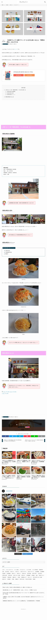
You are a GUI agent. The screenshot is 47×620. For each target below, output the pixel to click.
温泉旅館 (8, 579)
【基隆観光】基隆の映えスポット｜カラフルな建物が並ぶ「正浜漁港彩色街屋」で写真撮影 (21, 600)
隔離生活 (16, 579)
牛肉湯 (13, 579)
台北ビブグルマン (23, 571)
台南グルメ (16, 416)
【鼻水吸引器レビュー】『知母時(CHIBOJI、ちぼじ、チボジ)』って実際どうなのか (19, 590)
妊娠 (36, 575)
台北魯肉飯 (8, 573)
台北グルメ (17, 571)
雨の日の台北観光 (29, 579)
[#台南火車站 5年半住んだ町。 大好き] (38, 501)
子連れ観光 (9, 577)
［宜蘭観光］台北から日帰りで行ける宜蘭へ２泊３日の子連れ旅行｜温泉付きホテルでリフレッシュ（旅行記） (23, 597)
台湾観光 (33, 575)
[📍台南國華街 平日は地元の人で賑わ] (38, 545)
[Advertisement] (23, 112)
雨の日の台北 (22, 579)
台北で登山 (7, 571)
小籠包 (19, 577)
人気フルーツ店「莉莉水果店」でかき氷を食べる (16, 89)
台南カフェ (14, 573)
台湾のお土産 (4, 575)
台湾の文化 (10, 575)
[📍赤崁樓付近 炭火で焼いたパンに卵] (9, 545)
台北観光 (3, 573)
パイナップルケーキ (9, 569)
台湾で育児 (40, 573)
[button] (45, 2)
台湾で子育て (34, 573)
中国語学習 (41, 569)
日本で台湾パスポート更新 (37, 577)
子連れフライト (41, 575)
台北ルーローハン (31, 571)
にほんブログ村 (5, 393)
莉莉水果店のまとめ (10, 96)
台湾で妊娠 (29, 573)
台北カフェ (12, 571)
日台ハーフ (30, 577)
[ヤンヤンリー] (23, 2)
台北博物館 (37, 571)
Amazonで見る (29, 75)
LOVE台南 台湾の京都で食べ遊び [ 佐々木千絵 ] (23, 71)
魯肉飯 (34, 579)
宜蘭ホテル (14, 577)
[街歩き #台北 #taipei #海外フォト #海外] (23, 530)
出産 (3, 571)
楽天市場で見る (18, 75)
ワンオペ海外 (28, 569)
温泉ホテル (4, 579)
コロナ (3, 569)
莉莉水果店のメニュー (11, 94)
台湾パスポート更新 (16, 575)
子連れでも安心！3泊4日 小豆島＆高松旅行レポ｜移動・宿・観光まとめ (17, 587)
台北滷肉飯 (42, 571)
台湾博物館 (28, 575)
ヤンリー (15, 49)
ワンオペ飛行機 (35, 569)
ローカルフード (5, 416)
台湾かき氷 (12, 416)
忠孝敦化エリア (23, 577)
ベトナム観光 (16, 569)
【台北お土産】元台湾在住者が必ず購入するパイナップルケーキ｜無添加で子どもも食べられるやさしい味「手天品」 (23, 593)
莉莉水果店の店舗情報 (11, 91)
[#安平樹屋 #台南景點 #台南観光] (38, 530)
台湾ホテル (23, 575)
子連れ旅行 (4, 577)
